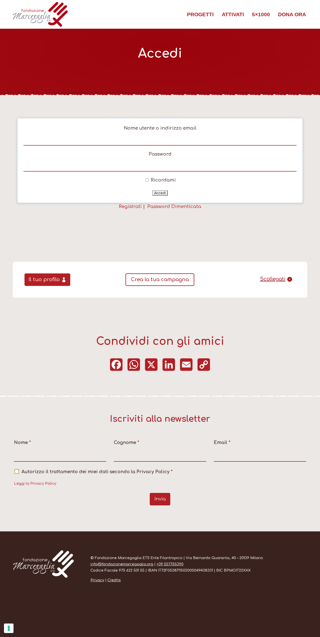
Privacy (97, 580)
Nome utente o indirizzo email (160, 128)
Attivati (233, 14)
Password (160, 154)
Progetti (200, 14)
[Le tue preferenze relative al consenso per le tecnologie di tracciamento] (9, 628)
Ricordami (163, 180)
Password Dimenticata (174, 206)
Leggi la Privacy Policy (35, 483)
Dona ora (292, 14)
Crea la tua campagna (160, 279)
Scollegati (273, 279)
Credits (114, 580)
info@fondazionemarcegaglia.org (121, 564)
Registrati (130, 206)
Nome (22, 442)
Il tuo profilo (44, 279)
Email (222, 442)
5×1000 (261, 14)
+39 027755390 (170, 564)
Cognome (126, 442)
